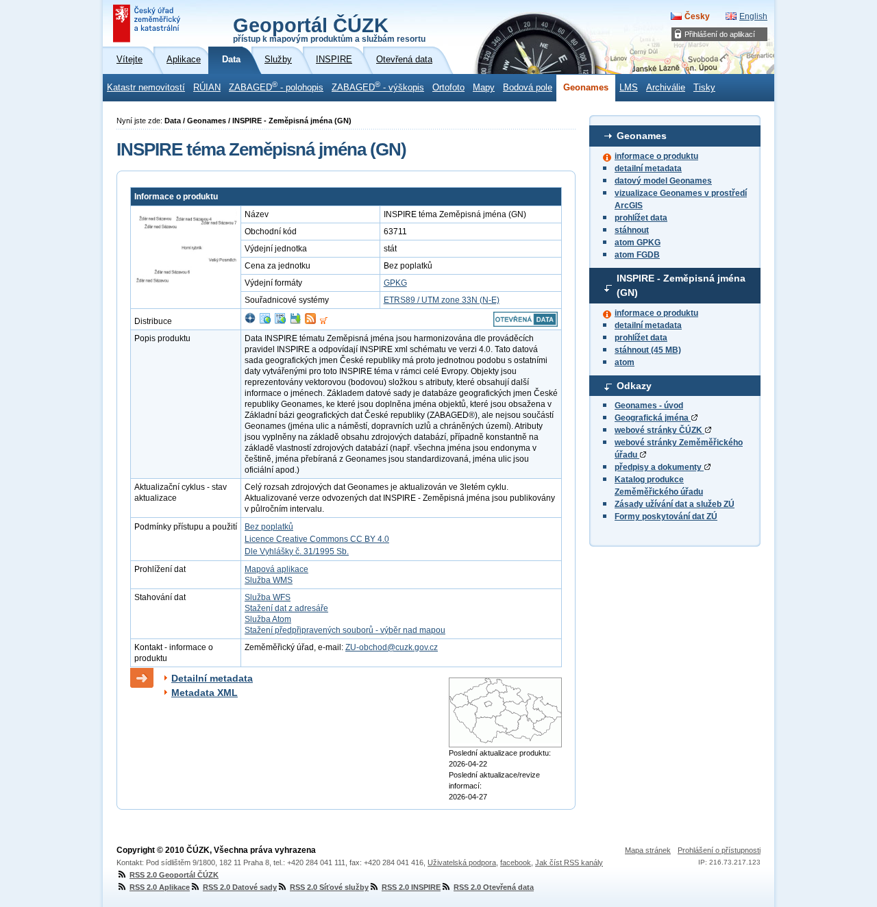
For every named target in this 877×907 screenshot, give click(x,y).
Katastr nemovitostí (146, 87)
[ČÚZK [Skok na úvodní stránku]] (148, 23)
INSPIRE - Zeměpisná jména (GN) (681, 286)
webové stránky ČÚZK (659, 430)
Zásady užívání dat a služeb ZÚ (674, 504)
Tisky (704, 87)
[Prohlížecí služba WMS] (265, 321)
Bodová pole (527, 87)
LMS (628, 87)
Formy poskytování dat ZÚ (666, 516)
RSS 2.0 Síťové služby (329, 887)
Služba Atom (268, 619)
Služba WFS (268, 597)
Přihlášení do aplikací (719, 34)
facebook (515, 862)
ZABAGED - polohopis (276, 86)
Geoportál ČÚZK (329, 28)
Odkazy (634, 385)
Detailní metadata (212, 678)
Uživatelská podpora (462, 862)
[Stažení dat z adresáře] (295, 321)
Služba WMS (269, 580)
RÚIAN (207, 87)
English (753, 16)
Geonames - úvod (649, 405)
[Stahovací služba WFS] (280, 321)
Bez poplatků (269, 527)
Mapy (484, 87)
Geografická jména (653, 418)
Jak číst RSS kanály (569, 862)
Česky (697, 16)
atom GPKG (637, 242)
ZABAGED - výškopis (378, 86)
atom (624, 362)
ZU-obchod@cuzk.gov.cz (391, 647)
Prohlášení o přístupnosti (719, 850)
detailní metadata (648, 168)
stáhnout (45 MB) (648, 350)
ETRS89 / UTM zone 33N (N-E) (441, 300)
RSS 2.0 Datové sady (240, 887)
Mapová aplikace (276, 569)
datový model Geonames (663, 181)
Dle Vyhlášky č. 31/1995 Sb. (297, 551)
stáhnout (632, 230)
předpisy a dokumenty (659, 467)
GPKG (395, 283)
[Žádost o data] (324, 321)
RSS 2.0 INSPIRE (411, 887)
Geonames (585, 87)
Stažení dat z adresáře (286, 608)
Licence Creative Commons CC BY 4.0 (317, 539)
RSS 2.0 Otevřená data (494, 887)
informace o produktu (656, 156)
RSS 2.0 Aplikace (159, 887)
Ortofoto (448, 87)
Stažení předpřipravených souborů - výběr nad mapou (345, 630)
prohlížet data (641, 218)
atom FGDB (637, 255)
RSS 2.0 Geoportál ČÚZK (174, 875)
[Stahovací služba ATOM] (310, 321)
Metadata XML (204, 692)
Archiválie (665, 87)
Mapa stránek (648, 850)
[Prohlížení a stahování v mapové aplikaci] (250, 321)
